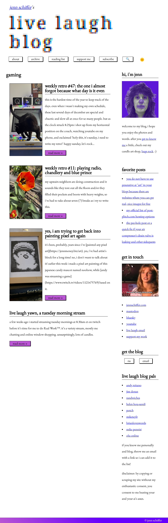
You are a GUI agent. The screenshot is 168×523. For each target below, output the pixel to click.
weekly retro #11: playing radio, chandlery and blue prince (73, 170)
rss (129, 361)
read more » (55, 153)
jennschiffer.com (136, 305)
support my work (136, 336)
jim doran (132, 391)
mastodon (132, 311)
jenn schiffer (21, 7)
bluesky (130, 318)
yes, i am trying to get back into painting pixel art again (73, 233)
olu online (132, 436)
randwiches (133, 398)
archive (35, 59)
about (15, 59)
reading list (58, 59)
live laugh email (135, 330)
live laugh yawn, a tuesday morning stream (47, 313)
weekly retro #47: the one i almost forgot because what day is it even (75, 88)
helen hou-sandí (136, 404)
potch (130, 410)
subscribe (108, 59)
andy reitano (133, 385)
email (146, 361)
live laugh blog (62, 32)
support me (84, 59)
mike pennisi (134, 429)
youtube (131, 324)
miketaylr (132, 417)
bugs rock (147, 151)
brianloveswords (136, 423)
